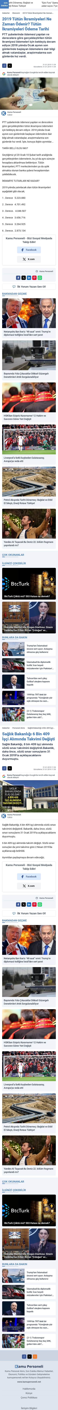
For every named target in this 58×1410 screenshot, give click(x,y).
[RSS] (35, 1356)
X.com (31, 259)
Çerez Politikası (29, 1397)
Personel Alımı (18, 728)
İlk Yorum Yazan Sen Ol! (31, 286)
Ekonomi (16, 13)
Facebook (31, 249)
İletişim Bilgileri (29, 1408)
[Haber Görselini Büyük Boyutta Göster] (29, 94)
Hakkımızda (29, 1388)
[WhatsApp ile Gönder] (40, 278)
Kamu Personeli (14, 113)
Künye (29, 1393)
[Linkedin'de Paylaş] (29, 278)
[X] (29, 1356)
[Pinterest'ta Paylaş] (34, 278)
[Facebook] (24, 1356)
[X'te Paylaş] (10, 66)
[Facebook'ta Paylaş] (4, 66)
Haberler (6, 13)
